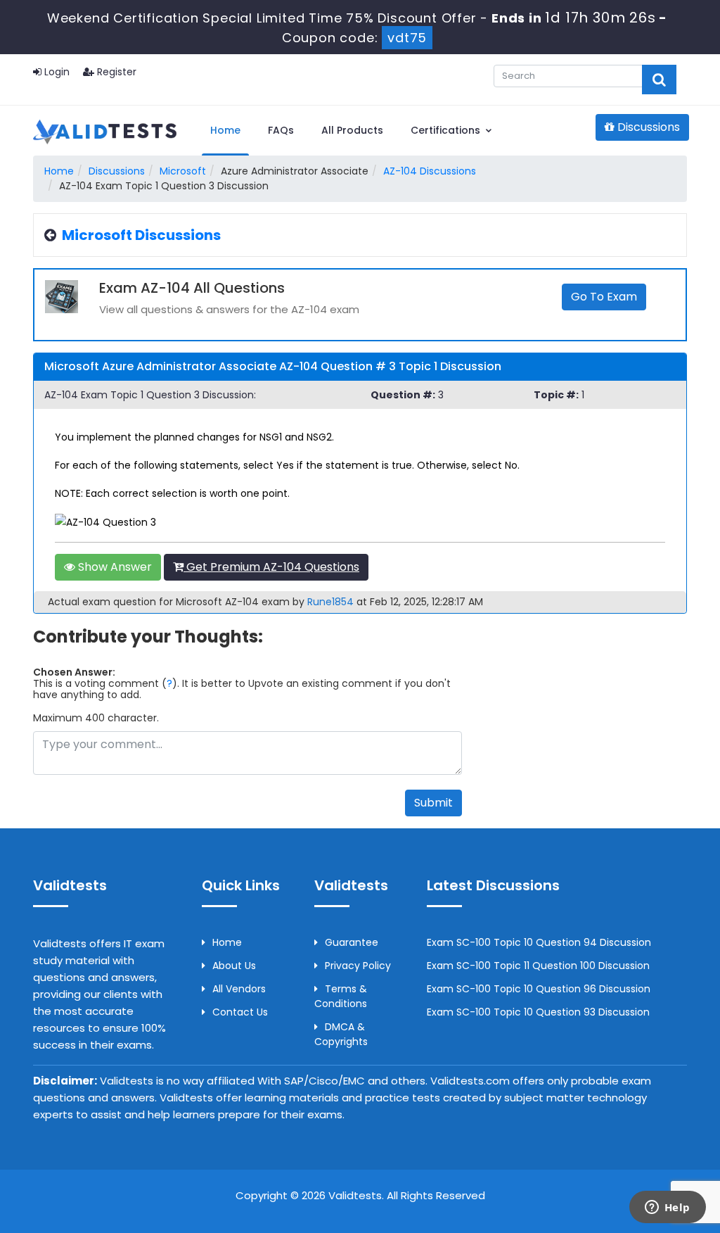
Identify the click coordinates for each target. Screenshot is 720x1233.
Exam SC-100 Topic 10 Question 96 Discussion (538, 989)
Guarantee (351, 942)
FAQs (281, 130)
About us (234, 966)
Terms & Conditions (340, 996)
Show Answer (113, 567)
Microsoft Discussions (141, 235)
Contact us (240, 1012)
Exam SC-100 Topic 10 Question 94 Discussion (539, 942)
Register (115, 72)
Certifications (447, 130)
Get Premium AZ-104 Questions (271, 567)
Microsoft (183, 171)
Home (225, 130)
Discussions (647, 127)
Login (55, 72)
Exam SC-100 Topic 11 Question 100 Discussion (538, 966)
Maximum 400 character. (96, 718)
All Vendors (239, 989)
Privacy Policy (358, 966)
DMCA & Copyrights (341, 1034)
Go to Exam (604, 297)
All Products (352, 130)
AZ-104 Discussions (429, 171)
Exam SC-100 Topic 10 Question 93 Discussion (538, 1012)
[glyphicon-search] (659, 79)
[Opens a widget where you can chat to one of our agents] (667, 1208)
